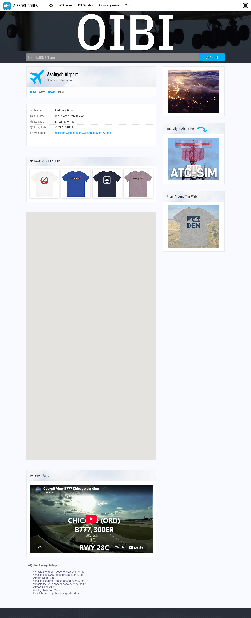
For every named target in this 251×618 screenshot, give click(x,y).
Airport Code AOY (44, 587)
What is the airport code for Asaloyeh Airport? (60, 571)
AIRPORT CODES (25, 5)
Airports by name (109, 5)
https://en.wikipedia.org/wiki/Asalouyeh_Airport (82, 132)
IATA (33, 92)
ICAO (51, 92)
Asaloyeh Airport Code (47, 590)
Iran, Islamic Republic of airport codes (56, 593)
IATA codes (65, 5)
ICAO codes (85, 5)
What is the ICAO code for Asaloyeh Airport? (60, 574)
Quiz (127, 5)
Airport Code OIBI (44, 577)
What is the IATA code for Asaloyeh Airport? (59, 584)
